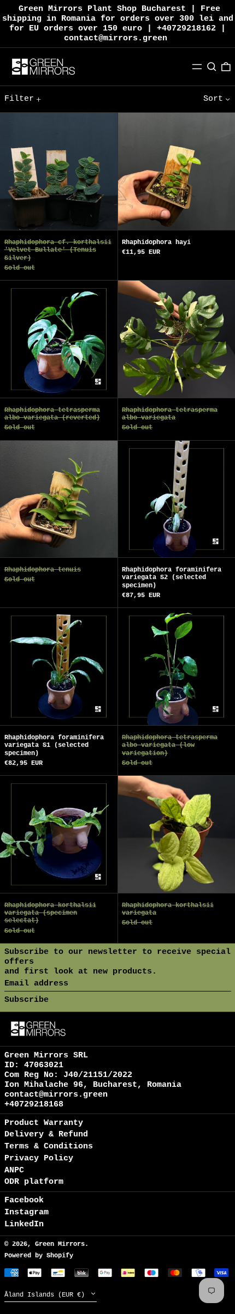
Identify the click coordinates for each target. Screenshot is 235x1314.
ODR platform (33, 1182)
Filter (19, 99)
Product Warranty (43, 1123)
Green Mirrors (60, 1244)
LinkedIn (24, 1224)
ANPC (14, 1170)
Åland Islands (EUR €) (46, 1295)
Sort (213, 99)
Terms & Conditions (48, 1146)
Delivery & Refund (46, 1134)
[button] (212, 66)
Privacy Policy (38, 1158)
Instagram (26, 1212)
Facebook (24, 1200)
